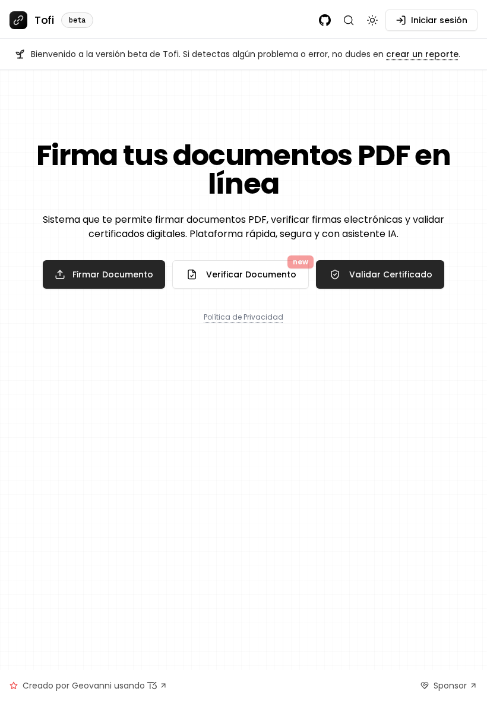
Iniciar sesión (439, 20)
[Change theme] (372, 20)
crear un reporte (422, 54)
